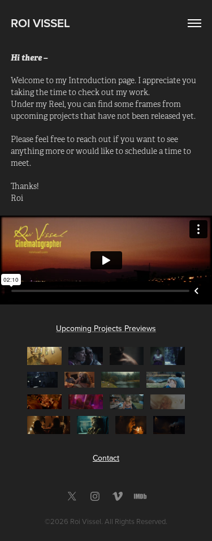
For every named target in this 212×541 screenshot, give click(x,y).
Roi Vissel (40, 22)
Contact (106, 457)
